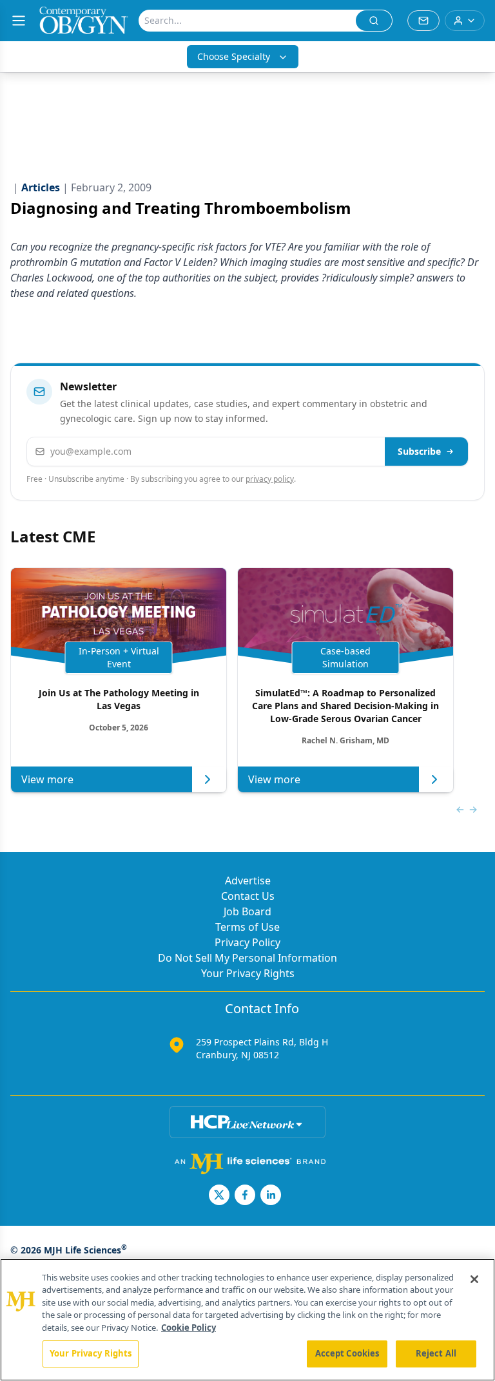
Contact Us (248, 896)
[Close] (474, 1279)
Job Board (247, 911)
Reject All (436, 1353)
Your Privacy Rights (248, 973)
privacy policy (270, 478)
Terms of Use (247, 927)
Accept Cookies (347, 1353)
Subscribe (419, 451)
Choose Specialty (233, 56)
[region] (247, 1320)
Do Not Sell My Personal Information (247, 958)
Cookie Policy (188, 1327)
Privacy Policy (247, 942)
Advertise (248, 880)
